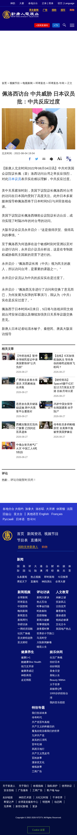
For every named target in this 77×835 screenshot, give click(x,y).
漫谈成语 (61, 615)
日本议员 (14, 179)
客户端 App (53, 790)
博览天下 (22, 581)
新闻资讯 (34, 534)
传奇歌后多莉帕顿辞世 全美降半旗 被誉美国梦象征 (64, 428)
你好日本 (55, 661)
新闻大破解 (43, 619)
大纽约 (19, 508)
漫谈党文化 (38, 762)
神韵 (12, 3)
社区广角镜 (24, 633)
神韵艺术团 (25, 797)
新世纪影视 (22, 806)
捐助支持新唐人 (28, 546)
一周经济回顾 (25, 628)
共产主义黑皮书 (40, 753)
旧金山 (7, 514)
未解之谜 (61, 597)
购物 (44, 546)
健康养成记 (27, 670)
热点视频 (36, 576)
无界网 (7, 806)
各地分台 (33, 3)
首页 (4, 83)
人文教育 (62, 592)
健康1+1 (25, 657)
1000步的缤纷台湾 (59, 695)
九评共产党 (38, 735)
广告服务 (23, 790)
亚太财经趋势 (25, 637)
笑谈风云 (61, 601)
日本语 (20, 519)
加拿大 (29, 508)
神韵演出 (47, 581)
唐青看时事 (43, 628)
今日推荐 (63, 576)
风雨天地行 (38, 748)
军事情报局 (43, 624)
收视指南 (38, 785)
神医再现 (26, 675)
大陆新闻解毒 (44, 642)
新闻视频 (24, 592)
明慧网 (46, 801)
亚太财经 (23, 642)
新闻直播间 (42, 25)
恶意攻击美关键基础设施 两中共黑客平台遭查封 (27, 407)
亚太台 (18, 514)
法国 (70, 508)
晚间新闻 (23, 610)
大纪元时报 (42, 797)
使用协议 (67, 785)
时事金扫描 (43, 606)
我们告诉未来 (39, 712)
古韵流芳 (61, 606)
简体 (51, 3)
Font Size (59, 158)
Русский (8, 519)
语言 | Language (66, 3)
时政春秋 (42, 610)
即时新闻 (49, 576)
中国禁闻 (23, 606)
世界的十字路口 (45, 633)
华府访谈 (23, 624)
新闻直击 (23, 615)
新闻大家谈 (43, 597)
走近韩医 (26, 679)
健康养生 (27, 652)
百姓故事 (37, 757)
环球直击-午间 (56, 83)
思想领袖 (42, 615)
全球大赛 (60, 581)
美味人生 (55, 675)
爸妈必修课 (62, 619)
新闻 (20, 559)
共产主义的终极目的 (43, 726)
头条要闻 (22, 576)
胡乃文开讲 (27, 666)
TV (56, 25)
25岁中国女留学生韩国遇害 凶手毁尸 (63, 407)
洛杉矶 (40, 508)
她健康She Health (31, 661)
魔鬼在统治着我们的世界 (45, 730)
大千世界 (55, 684)
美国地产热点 (63, 628)
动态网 (58, 801)
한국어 (31, 519)
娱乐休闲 (56, 652)
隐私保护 (52, 785)
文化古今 (61, 624)
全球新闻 (23, 597)
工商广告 (37, 771)
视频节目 (15, 83)
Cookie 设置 (38, 830)
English (44, 514)
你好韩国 (55, 666)
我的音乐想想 (57, 702)
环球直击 (40, 83)
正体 (44, 3)
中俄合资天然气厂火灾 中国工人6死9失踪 (27, 448)
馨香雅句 (61, 610)
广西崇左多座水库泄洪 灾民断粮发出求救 (27, 383)
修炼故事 (37, 766)
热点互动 (42, 601)
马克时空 (42, 637)
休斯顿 (60, 508)
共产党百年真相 (40, 722)
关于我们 (24, 785)
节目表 (22, 540)
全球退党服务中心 (28, 801)
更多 (34, 806)
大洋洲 (50, 508)
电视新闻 (28, 83)
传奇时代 (37, 717)
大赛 (21, 3)
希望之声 (9, 801)
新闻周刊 (23, 619)
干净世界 (57, 797)
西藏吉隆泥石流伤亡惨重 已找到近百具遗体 (27, 428)
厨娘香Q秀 (56, 688)
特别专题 (38, 707)
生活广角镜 (56, 657)
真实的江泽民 (39, 739)
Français (56, 514)
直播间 (36, 540)
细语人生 (42, 646)
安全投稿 (9, 790)
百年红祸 (37, 744)
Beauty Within (57, 679)
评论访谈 (43, 592)
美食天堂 (55, 670)
